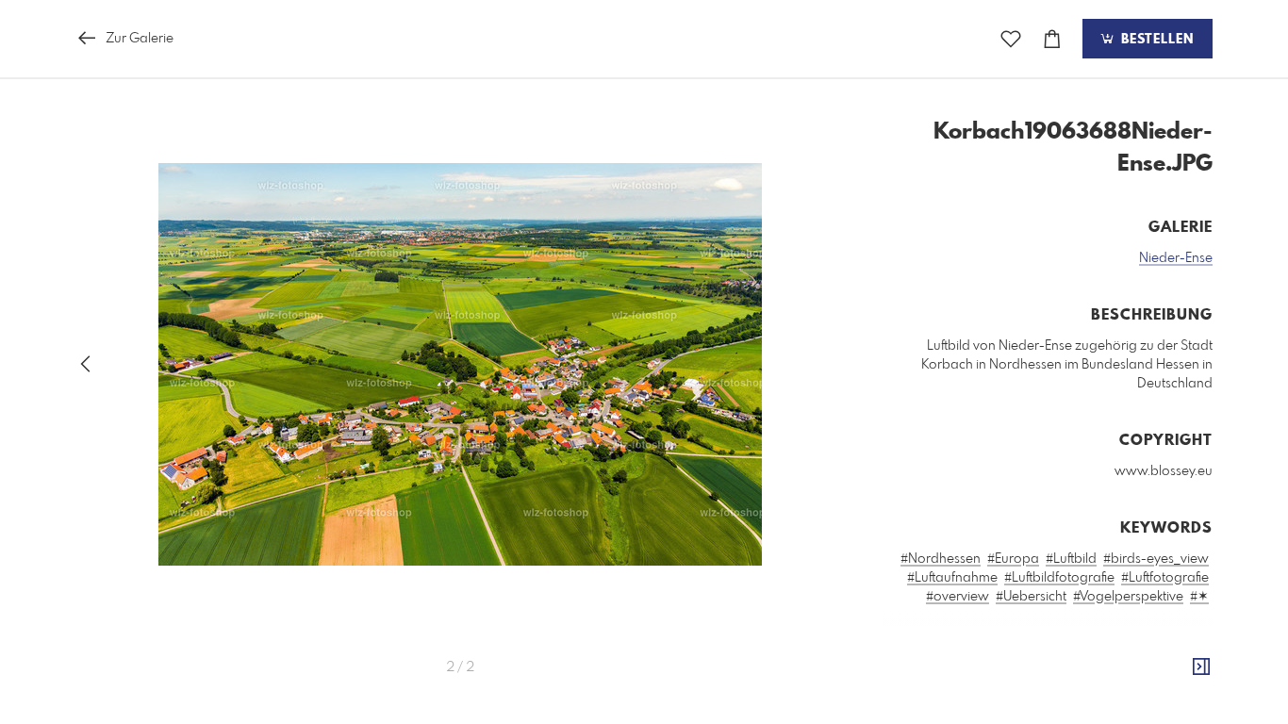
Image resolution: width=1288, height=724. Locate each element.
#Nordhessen (940, 559)
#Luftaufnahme (952, 577)
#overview (957, 596)
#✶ (1199, 596)
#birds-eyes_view (1156, 559)
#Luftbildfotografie (1059, 577)
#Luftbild (1071, 559)
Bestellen (1155, 39)
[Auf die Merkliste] (1010, 39)
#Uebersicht (1031, 596)
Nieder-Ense (1176, 258)
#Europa (1013, 559)
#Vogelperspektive (1128, 596)
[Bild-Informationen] (1201, 667)
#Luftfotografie (1165, 577)
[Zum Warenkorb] (1052, 39)
